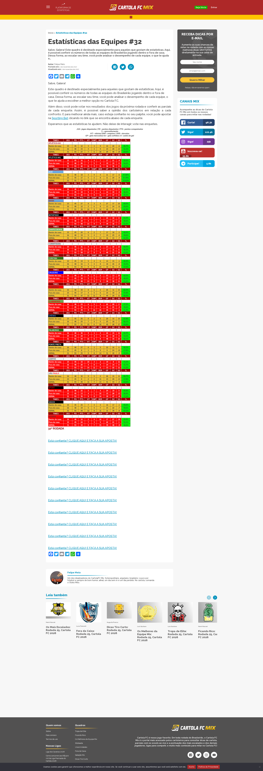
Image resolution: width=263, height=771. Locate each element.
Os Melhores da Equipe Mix (86, 739)
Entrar (214, 7)
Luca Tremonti (81, 626)
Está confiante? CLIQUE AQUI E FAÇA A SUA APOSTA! (82, 440)
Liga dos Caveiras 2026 (55, 752)
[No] (259, 767)
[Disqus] (102, 682)
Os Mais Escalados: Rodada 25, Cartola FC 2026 (58, 630)
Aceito (192, 767)
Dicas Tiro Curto (81, 759)
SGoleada (79, 743)
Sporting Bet (60, 118)
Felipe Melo (59, 64)
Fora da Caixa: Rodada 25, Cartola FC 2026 (88, 633)
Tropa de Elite (80, 731)
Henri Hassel (50, 622)
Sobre (48, 731)
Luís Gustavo (141, 626)
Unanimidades (81, 747)
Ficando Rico (80, 735)
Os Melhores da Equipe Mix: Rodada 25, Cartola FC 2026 (149, 636)
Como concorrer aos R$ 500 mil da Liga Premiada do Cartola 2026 (57, 758)
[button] (209, 598)
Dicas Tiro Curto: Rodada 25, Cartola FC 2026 (119, 630)
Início (51, 33)
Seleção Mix (80, 755)
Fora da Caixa (80, 751)
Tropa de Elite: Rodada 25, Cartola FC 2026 (180, 634)
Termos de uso (52, 739)
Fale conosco (51, 735)
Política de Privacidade (208, 767)
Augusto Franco (112, 622)
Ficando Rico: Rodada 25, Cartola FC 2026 (210, 634)
